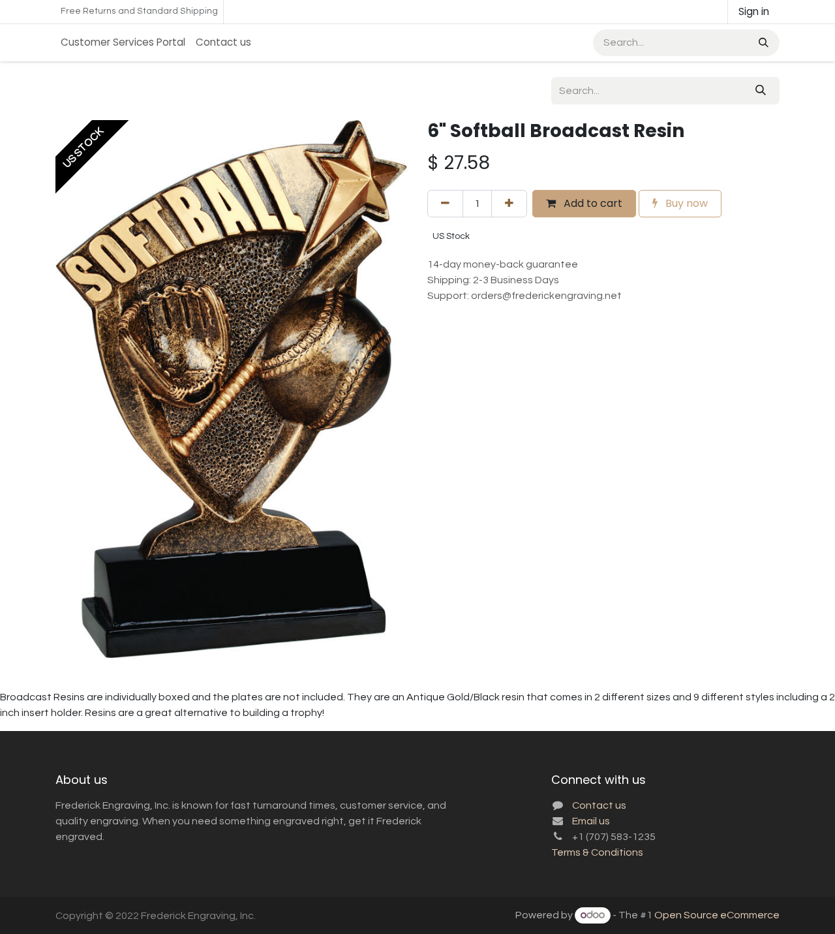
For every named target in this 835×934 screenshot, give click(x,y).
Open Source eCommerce (717, 915)
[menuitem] (122, 42)
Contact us (599, 805)
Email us (591, 821)
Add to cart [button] (591, 203)
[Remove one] (445, 203)
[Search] (762, 42)
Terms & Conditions (597, 852)
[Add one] (509, 203)
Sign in (753, 11)
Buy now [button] (685, 203)
